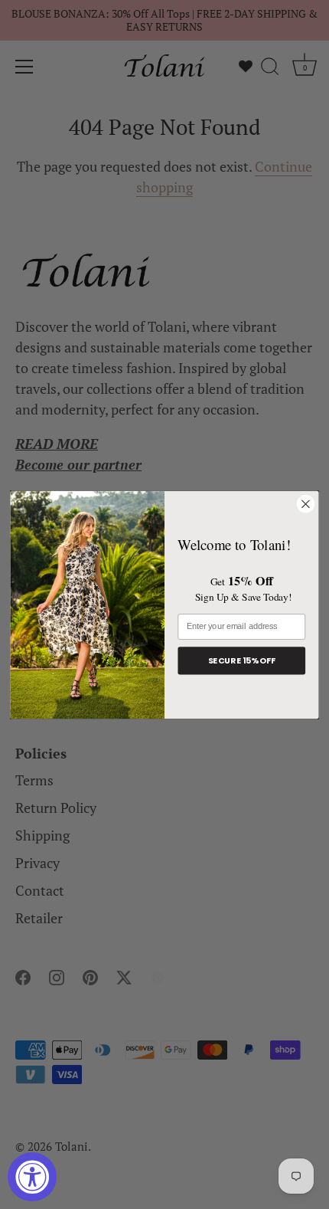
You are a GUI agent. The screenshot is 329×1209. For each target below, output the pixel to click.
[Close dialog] (306, 504)
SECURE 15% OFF (241, 660)
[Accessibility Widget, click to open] (32, 1176)
